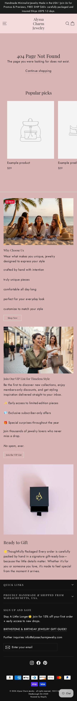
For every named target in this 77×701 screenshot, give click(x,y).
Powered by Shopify (38, 696)
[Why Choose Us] (38, 221)
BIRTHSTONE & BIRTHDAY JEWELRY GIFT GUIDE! (35, 629)
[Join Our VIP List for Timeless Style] (38, 350)
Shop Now (12, 317)
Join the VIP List (13, 454)
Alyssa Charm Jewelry (39, 23)
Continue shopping (38, 71)
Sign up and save (18, 609)
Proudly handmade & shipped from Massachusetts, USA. (34, 596)
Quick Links (14, 584)
